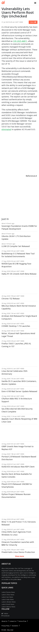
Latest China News (8, 595)
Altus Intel (10, 630)
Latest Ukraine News (9, 602)
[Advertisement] (19, 153)
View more (19, 556)
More (19, 579)
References (31, 176)
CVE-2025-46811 (20, 41)
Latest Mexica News (8, 607)
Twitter (5, 613)
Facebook (5, 616)
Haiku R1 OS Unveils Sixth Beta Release (19, 274)
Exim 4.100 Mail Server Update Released (19, 391)
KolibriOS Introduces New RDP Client (18, 466)
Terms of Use (22, 621)
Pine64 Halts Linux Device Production (18, 552)
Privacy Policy (5, 626)
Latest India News (8, 599)
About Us (4, 621)
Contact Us (12, 621)
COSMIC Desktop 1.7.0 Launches (16, 326)
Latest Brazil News (8, 604)
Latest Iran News (7, 597)
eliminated (6, 129)
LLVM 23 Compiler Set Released (16, 246)
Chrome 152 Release (11, 298)
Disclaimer (15, 626)
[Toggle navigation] (35, 3)
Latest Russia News (8, 592)
